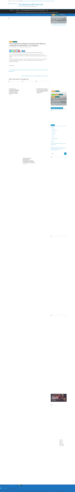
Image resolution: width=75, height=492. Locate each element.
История (17, 10)
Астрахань (20, 47)
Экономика (54, 133)
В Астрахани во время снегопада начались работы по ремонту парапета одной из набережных (28, 70)
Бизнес (53, 140)
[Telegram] (14, 51)
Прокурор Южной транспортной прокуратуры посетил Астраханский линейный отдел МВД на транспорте (29, 160)
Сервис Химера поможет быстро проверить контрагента (35, 75)
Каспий (53, 94)
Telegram (11, 485)
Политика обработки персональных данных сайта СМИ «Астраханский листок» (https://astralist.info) (37, 12)
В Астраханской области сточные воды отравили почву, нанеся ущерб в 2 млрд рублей (42, 90)
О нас (47, 10)
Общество (15, 41)
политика (29, 47)
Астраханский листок (31, 4)
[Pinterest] (19, 51)
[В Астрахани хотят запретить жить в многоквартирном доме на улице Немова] (59, 23)
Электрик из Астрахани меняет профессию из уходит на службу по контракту (58, 18)
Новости (12, 10)
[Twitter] (17, 51)
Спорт (53, 135)
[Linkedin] (22, 51)
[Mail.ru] (24, 51)
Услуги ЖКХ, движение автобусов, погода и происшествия (33, 10)
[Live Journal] (21, 51)
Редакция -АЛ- (15, 47)
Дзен (14, 485)
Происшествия (54, 130)
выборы (23, 47)
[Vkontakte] (10, 51)
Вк (16, 485)
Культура (53, 132)
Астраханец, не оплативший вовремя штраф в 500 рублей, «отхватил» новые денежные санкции (14, 91)
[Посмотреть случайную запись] (66, 9)
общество (26, 47)
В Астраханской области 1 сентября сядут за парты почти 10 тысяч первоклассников (59, 100)
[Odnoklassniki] (15, 51)
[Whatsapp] (12, 51)
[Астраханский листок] (8, 9)
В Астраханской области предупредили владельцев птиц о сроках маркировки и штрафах (38, 0)
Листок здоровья (55, 138)
